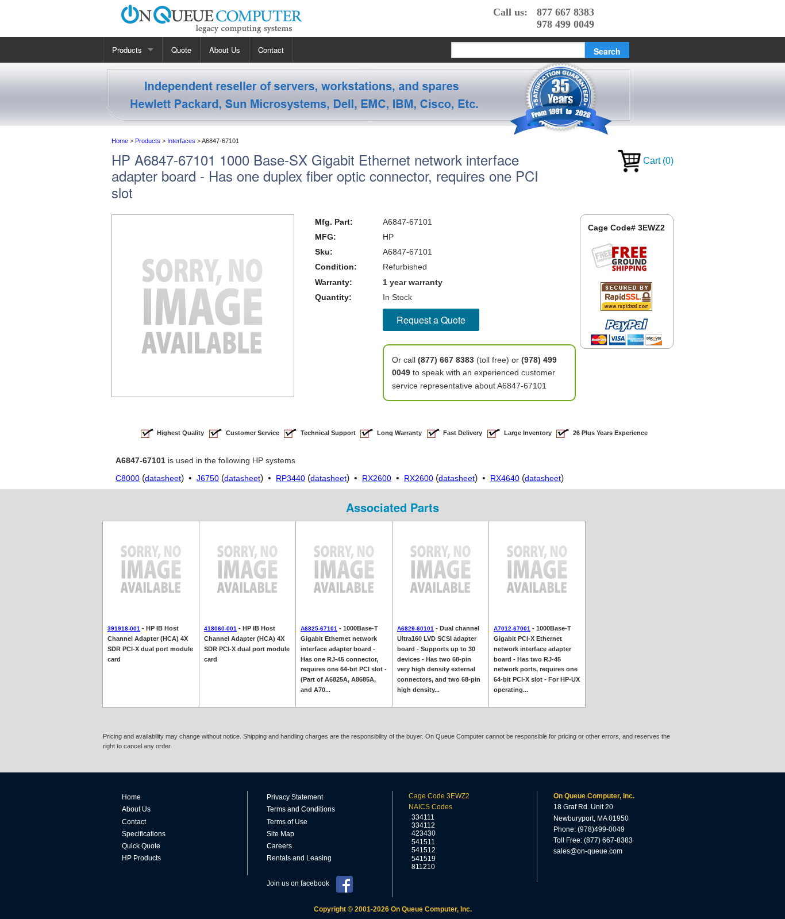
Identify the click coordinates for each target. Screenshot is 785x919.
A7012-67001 (512, 628)
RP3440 (290, 478)
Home (131, 797)
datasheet (163, 478)
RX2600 (376, 478)
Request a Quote (431, 319)
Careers (279, 846)
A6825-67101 (319, 628)
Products (127, 49)
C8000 (128, 478)
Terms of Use (287, 822)
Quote (181, 49)
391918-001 (123, 628)
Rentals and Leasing (299, 858)
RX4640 (505, 478)
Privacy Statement (295, 797)
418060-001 (220, 628)
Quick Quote (141, 846)
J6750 (208, 478)
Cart (657, 161)
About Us (224, 49)
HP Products (141, 858)
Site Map (280, 834)
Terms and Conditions (301, 809)
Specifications (144, 834)
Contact (271, 49)
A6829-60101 (415, 628)
